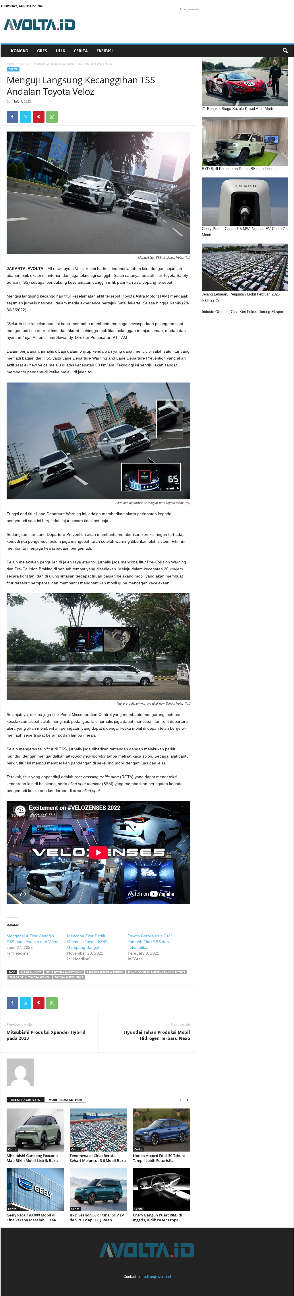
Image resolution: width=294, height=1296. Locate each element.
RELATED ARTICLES (25, 1100)
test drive (16, 977)
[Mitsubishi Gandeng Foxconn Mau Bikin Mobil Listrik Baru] (35, 1130)
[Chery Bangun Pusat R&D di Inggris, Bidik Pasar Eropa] (161, 1189)
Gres (42, 50)
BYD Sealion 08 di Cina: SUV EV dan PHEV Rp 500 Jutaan (97, 1217)
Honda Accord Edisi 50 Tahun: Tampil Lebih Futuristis (159, 1158)
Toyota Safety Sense (69, 977)
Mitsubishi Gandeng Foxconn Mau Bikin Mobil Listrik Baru (32, 1158)
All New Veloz (31, 972)
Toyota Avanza (39, 977)
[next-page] (187, 1100)
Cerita (81, 50)
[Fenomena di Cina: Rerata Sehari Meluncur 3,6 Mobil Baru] (98, 1130)
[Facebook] (12, 117)
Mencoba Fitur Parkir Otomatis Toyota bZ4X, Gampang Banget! (88, 942)
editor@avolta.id (157, 1276)
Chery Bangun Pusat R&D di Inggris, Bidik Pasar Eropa (157, 1217)
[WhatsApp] (52, 117)
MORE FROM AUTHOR (65, 1100)
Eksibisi (104, 50)
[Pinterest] (39, 117)
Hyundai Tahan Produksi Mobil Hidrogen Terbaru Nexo (157, 1035)
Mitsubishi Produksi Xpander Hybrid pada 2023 (46, 1035)
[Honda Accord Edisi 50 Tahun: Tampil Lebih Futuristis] (161, 1130)
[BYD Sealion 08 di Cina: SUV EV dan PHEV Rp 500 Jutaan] (98, 1189)
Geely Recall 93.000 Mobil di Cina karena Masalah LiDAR (31, 1217)
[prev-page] (180, 1100)
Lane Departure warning (105, 972)
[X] (25, 117)
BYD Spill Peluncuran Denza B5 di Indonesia (239, 169)
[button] (285, 51)
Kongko (19, 50)
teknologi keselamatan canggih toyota (156, 972)
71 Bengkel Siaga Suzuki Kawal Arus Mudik (238, 109)
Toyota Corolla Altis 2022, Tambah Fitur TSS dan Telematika (151, 942)
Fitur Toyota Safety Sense (64, 972)
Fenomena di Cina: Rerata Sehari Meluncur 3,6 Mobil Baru (98, 1158)
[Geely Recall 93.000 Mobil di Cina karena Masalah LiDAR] (35, 1189)
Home (11, 63)
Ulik (60, 50)
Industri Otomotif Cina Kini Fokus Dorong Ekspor (242, 312)
